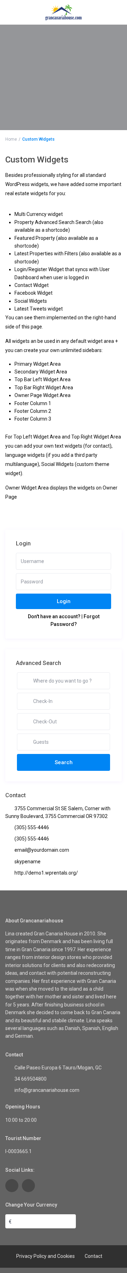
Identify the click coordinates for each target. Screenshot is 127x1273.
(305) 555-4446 (31, 827)
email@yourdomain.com (41, 850)
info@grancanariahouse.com (46, 1090)
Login (64, 601)
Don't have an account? (54, 616)
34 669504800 (30, 1079)
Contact (93, 1256)
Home (11, 139)
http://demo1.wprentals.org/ (46, 873)
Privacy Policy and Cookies (45, 1256)
